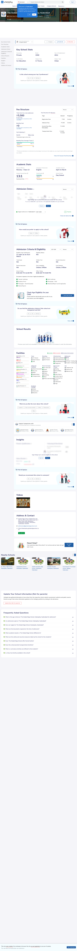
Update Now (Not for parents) (12, 603)
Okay (34, 14)
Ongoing (68, 211)
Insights (3, 60)
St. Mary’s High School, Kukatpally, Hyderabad (7, 567)
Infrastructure (46, 407)
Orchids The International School (58, 429)
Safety (39, 407)
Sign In (72, 2)
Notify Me (60, 42)
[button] (67, 109)
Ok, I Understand (71, 947)
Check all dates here (66, 216)
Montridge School (69, 429)
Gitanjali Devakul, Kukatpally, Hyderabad (53, 567)
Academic (20, 407)
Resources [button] (61, 6)
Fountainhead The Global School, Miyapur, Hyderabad (69, 568)
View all (70, 86)
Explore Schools (16, 6)
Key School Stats (5, 42)
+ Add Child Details (67, 295)
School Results (5, 56)
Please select (24, 42)
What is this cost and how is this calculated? (24, 119)
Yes (28, 78)
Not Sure (38, 78)
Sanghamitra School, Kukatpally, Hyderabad (22, 567)
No (32, 78)
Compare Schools (51, 6)
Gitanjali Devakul (24, 429)
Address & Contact (6, 65)
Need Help (69, 544)
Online (31, 233)
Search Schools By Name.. (37, 2)
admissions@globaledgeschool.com (27, 526)
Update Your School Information (68, 13)
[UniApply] (6, 2)
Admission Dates (5, 49)
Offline (36, 233)
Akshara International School (42, 429)
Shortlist (71, 42)
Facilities (3, 58)
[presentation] (72, 424)
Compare (50, 42)
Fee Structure (4, 44)
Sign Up (41, 206)
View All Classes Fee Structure (63, 156)
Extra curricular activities (30, 407)
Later (29, 14)
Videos (3, 63)
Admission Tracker (40, 6)
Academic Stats (5, 47)
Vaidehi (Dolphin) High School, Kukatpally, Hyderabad (37, 568)
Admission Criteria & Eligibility (6, 52)
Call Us (22, 533)
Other (34, 411)
